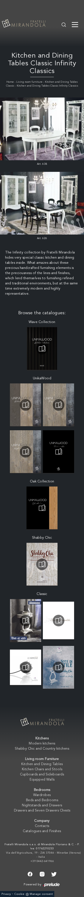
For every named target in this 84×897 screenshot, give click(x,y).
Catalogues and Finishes (42, 831)
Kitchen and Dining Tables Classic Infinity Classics (47, 86)
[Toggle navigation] (75, 24)
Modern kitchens (42, 743)
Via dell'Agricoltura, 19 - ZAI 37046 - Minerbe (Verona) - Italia (43, 855)
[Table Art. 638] (42, 129)
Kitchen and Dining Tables (42, 764)
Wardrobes (42, 795)
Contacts (42, 826)
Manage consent (41, 894)
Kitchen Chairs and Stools (42, 769)
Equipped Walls (42, 779)
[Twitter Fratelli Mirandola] (54, 873)
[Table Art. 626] (42, 203)
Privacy (6, 894)
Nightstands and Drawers (42, 805)
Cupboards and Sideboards (42, 774)
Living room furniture (29, 82)
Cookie (19, 894)
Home (10, 82)
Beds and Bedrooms (42, 800)
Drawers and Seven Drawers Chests (42, 810)
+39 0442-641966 (42, 861)
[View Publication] (42, 348)
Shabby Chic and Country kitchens (42, 749)
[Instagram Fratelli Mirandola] (42, 873)
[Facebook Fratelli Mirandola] (30, 873)
